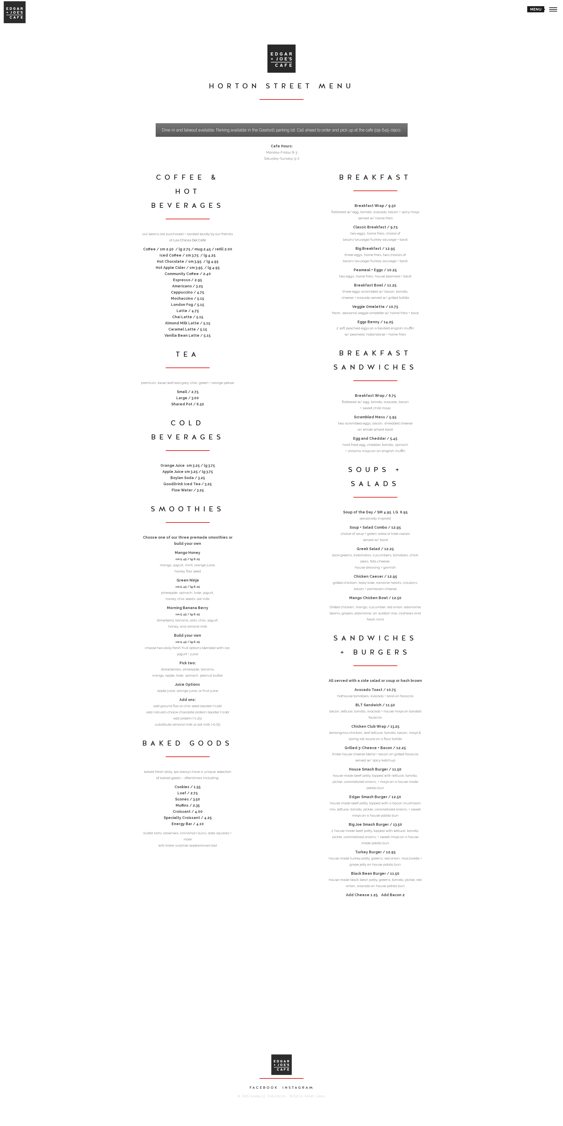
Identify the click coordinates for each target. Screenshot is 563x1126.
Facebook (264, 1087)
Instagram (298, 1087)
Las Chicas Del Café (189, 240)
